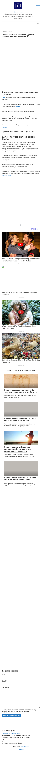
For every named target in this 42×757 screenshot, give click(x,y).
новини (4, 127)
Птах (3, 97)
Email (4, 681)
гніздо (17, 106)
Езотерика (18, 12)
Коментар (5, 688)
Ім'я (4, 674)
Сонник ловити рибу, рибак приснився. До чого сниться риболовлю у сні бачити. (17, 449)
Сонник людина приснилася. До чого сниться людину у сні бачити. (20, 391)
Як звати (21, 750)
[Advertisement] (21, 67)
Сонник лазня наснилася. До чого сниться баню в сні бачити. (20, 419)
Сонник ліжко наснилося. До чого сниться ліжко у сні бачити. (20, 479)
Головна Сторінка (7, 31)
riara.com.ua (25, 747)
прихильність (6, 176)
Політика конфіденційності (11, 733)
